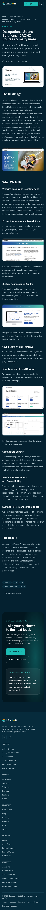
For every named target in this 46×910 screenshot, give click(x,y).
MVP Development (9, 764)
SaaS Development (9, 761)
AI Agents (6, 867)
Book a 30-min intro (17, 659)
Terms (4, 902)
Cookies (21, 902)
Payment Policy (33, 902)
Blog (4, 814)
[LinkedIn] (4, 737)
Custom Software (8, 768)
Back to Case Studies (13, 593)
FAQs (4, 825)
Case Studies (15, 16)
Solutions (5, 783)
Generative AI (7, 871)
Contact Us (6, 856)
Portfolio (5, 791)
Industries (6, 787)
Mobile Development (10, 882)
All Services (6, 779)
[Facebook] (10, 737)
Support (5, 829)
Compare (5, 821)
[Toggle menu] (41, 4)
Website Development (10, 878)
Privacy (12, 902)
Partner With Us (8, 852)
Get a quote (31, 4)
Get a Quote (6, 844)
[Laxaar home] (9, 4)
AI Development (8, 749)
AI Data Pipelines (8, 875)
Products (5, 795)
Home (4, 16)
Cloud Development (9, 886)
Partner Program (9, 906)
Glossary (5, 818)
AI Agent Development (10, 753)
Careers (5, 799)
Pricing (4, 840)
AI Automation (7, 757)
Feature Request (8, 848)
